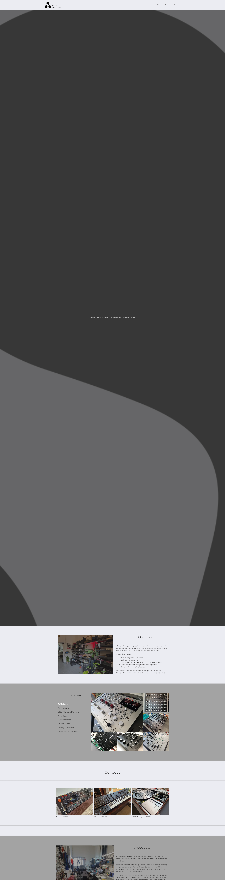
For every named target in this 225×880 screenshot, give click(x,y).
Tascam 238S (62, 817)
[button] (117, 712)
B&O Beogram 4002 (141, 817)
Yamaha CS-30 (100, 817)
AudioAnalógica (56, 7)
